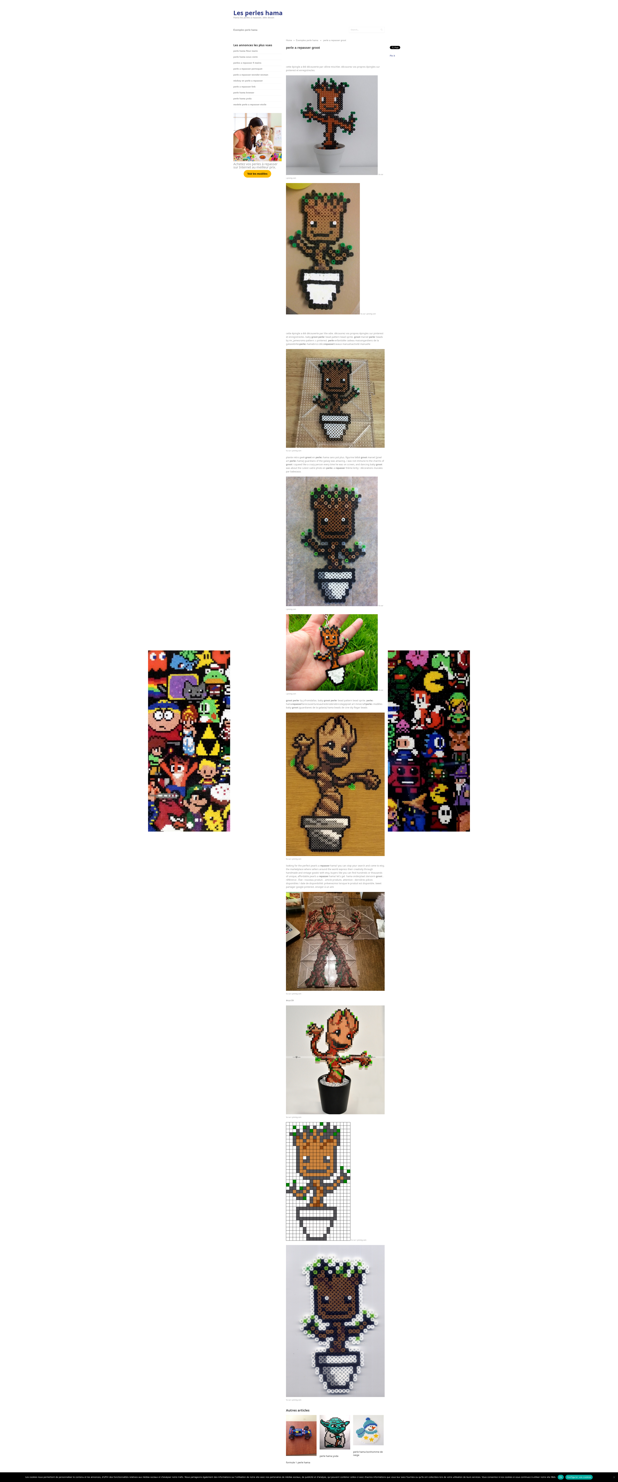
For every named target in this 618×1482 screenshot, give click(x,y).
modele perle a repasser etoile (249, 104)
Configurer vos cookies (579, 1477)
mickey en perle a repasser (248, 80)
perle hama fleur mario (245, 51)
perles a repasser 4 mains (247, 63)
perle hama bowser (243, 92)
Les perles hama (258, 13)
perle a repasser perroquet (247, 68)
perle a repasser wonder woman (250, 74)
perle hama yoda (242, 98)
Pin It (392, 55)
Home (289, 40)
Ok (560, 1477)
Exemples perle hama (245, 29)
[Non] (614, 1477)
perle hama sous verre (245, 57)
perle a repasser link (244, 86)
